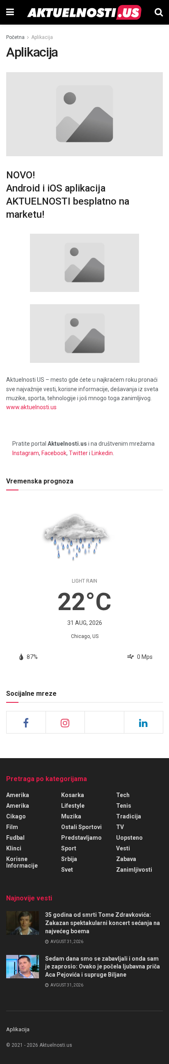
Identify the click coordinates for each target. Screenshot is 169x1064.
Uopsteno (129, 837)
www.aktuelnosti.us (31, 407)
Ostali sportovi (81, 827)
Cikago (16, 816)
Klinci (13, 848)
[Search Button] (159, 12)
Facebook (53, 453)
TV (120, 827)
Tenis (123, 805)
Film (12, 827)
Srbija (69, 859)
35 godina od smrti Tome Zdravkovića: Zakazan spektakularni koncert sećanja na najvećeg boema (102, 922)
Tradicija (128, 816)
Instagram (25, 453)
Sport (68, 848)
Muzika (71, 816)
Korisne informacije (22, 862)
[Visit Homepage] (84, 12)
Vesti (123, 848)
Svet (67, 869)
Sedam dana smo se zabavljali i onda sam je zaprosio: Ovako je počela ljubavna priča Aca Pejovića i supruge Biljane (102, 966)
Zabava (126, 859)
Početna (15, 37)
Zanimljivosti (134, 869)
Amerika (17, 795)
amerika (17, 805)
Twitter (78, 453)
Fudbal (15, 837)
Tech (123, 795)
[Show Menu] (10, 12)
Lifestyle (72, 805)
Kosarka (72, 795)
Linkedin (102, 453)
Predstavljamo (81, 837)
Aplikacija (42, 37)
